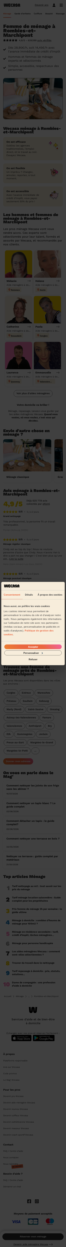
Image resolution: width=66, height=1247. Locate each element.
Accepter (33, 646)
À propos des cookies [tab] (50, 594)
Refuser (33, 659)
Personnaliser (31, 652)
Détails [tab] (29, 594)
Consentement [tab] (12, 594)
